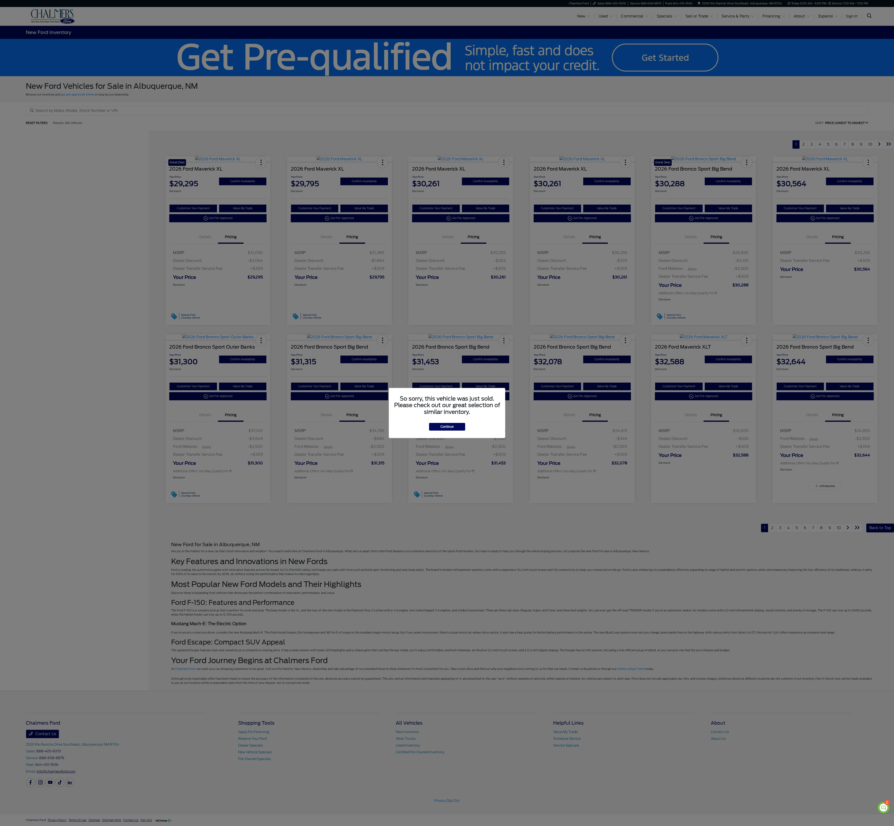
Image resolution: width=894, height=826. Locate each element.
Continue (447, 426)
